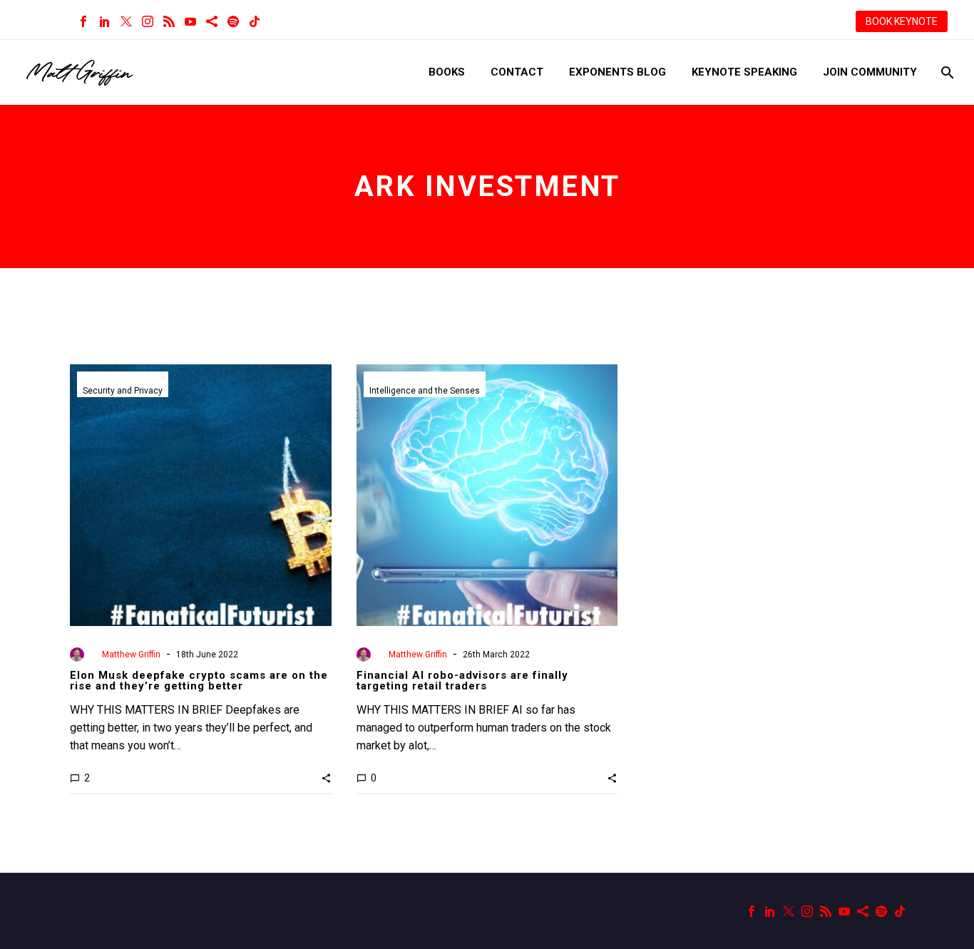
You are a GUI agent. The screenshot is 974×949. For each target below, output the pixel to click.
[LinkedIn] (105, 21)
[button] (326, 777)
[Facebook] (83, 21)
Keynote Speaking (744, 72)
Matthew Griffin (131, 655)
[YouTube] (190, 21)
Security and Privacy (123, 391)
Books (447, 72)
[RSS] (169, 21)
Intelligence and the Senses (424, 391)
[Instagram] (147, 21)
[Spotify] (233, 21)
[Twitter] (126, 21)
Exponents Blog (617, 72)
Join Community (870, 72)
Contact (517, 72)
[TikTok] (254, 21)
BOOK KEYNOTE (902, 21)
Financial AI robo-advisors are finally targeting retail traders (462, 680)
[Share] (211, 21)
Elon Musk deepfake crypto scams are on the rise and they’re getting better (199, 680)
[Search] (946, 72)
